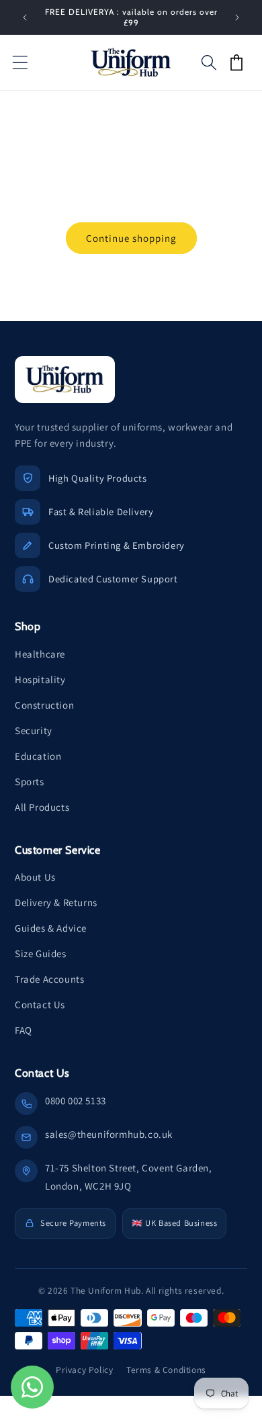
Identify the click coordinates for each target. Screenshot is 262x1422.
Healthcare (40, 654)
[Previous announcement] (25, 17)
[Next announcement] (237, 17)
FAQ (23, 1030)
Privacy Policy (84, 1370)
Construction (44, 705)
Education (38, 756)
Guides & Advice (51, 928)
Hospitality (40, 679)
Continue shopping (131, 238)
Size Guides (41, 953)
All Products (42, 807)
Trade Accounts (49, 979)
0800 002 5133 (75, 1100)
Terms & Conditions (166, 1370)
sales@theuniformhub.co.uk (109, 1134)
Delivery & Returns (56, 902)
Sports (29, 781)
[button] (20, 62)
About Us (35, 877)
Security (33, 730)
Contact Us (40, 1004)
